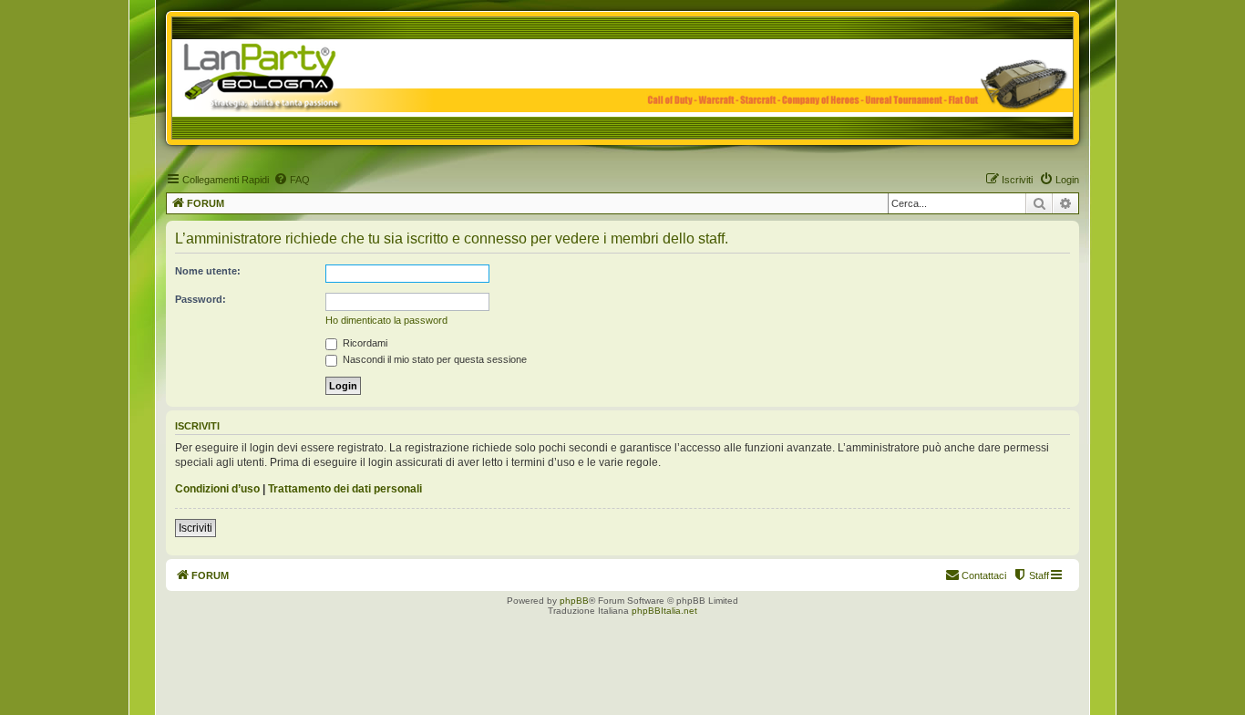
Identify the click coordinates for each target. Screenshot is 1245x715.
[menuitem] (291, 180)
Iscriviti (195, 528)
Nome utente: (208, 270)
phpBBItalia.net (664, 611)
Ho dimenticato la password (386, 320)
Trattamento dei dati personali (345, 488)
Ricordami (363, 342)
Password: (200, 299)
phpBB (574, 601)
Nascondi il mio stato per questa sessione (433, 359)
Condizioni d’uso (217, 488)
